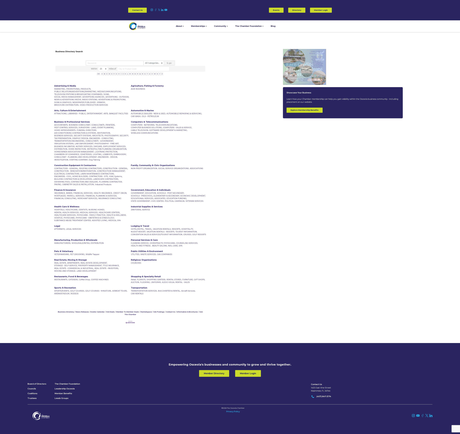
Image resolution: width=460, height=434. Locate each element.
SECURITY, (124, 136)
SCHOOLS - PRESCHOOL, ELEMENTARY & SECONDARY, (155, 196)
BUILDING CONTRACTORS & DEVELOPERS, (73, 179)
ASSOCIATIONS (196, 168)
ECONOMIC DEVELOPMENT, (193, 196)
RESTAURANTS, (61, 280)
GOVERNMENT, (137, 193)
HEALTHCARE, (72, 210)
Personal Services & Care (144, 240)
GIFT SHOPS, (199, 280)
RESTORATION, (103, 133)
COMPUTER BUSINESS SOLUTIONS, (146, 128)
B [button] (104, 74)
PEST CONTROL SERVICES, (66, 128)
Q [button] (140, 74)
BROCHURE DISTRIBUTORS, (66, 105)
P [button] (137, 74)
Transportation (139, 288)
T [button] (147, 74)
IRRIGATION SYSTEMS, (64, 144)
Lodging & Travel (140, 226)
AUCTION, (135, 282)
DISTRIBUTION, (61, 149)
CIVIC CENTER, (157, 201)
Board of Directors (37, 384)
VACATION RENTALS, (162, 229)
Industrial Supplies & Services (147, 206)
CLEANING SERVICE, (140, 243)
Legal (57, 226)
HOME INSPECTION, (77, 149)
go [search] (170, 63)
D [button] (109, 74)
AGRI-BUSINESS (138, 89)
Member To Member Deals (127, 312)
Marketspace (146, 312)
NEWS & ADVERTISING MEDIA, (67, 100)
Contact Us (137, 10)
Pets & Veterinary (63, 251)
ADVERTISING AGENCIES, (93, 97)
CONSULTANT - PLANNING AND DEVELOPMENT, (75, 157)
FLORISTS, (141, 280)
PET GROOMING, (77, 254)
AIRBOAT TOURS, (119, 291)
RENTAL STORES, (174, 280)
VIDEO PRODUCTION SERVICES (94, 105)
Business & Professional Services (72, 122)
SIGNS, (106, 94)
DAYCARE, (98, 146)
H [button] (118, 74)
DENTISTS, (83, 210)
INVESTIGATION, (61, 160)
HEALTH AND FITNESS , (141, 246)
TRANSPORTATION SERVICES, (144, 291)
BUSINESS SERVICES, (63, 136)
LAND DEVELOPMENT (86, 271)
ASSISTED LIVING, (100, 220)
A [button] (102, 74)
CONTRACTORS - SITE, (98, 176)
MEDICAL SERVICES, (89, 212)
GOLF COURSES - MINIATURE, (98, 291)
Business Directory (66, 312)
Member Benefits (63, 393)
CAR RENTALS (137, 294)
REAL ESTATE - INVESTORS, (107, 268)
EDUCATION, (150, 193)
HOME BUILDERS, (80, 176)
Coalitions (32, 393)
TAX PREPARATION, (63, 138)
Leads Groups (61, 398)
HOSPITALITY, (187, 229)
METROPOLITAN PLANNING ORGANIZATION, (107, 149)
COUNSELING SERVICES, (187, 243)
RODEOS (74, 294)
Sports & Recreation (65, 288)
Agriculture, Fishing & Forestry (147, 86)
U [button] (149, 74)
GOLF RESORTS (199, 234)
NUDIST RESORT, (138, 232)
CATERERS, (73, 280)
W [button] (154, 74)
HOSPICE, (58, 218)
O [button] (135, 74)
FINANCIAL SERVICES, (83, 193)
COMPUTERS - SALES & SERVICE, (177, 128)
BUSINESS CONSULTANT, (80, 125)
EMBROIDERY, (120, 154)
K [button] (125, 74)
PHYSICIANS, (69, 218)
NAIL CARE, (173, 246)
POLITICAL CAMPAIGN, (175, 201)
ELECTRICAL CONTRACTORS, (67, 174)
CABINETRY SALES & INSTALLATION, (78, 184)
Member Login (321, 10)
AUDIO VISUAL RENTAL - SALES (176, 282)
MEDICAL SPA (114, 220)
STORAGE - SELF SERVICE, (65, 266)
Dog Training (94, 160)
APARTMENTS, (73, 263)
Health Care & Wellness (66, 206)
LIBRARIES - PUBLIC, (77, 114)
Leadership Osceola (65, 389)
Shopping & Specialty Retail (146, 276)
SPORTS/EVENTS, (61, 291)
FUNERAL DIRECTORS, (87, 130)
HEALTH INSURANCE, (103, 193)
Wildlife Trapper (92, 254)
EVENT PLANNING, (105, 128)
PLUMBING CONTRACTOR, (110, 182)
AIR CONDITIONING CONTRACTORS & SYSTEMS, (75, 133)
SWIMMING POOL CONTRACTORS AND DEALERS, (76, 182)
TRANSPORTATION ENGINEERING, (69, 141)
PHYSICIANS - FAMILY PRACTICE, (91, 215)
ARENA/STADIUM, (62, 294)
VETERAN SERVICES (194, 201)
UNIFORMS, (156, 282)
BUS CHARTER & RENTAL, (169, 291)
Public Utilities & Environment (147, 251)
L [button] (127, 74)
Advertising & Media (65, 86)
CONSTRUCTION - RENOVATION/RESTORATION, (75, 171)
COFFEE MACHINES (100, 280)
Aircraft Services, (188, 291)
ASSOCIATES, (160, 198)
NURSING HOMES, (97, 210)
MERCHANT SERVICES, (87, 198)
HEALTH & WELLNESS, (116, 215)
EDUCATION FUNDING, (177, 198)
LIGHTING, (97, 154)
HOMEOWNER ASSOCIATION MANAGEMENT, (74, 152)
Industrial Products (103, 184)
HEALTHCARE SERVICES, (65, 215)
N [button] (132, 74)
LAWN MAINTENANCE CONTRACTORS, (97, 174)
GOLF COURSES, (77, 291)
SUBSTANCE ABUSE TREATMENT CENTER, (72, 220)
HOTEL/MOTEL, (137, 229)
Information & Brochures (187, 312)
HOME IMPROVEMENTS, (65, 130)
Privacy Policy (233, 411)
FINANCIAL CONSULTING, (65, 198)
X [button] (157, 74)
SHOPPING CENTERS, (156, 280)
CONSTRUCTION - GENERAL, (115, 168)
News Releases (82, 312)
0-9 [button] (98, 74)
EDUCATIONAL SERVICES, (142, 198)
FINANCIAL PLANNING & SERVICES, (101, 196)
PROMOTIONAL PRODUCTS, (78, 89)
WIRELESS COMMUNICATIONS (144, 133)
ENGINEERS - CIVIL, (63, 176)
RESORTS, (176, 229)
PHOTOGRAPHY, (111, 136)
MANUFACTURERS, (62, 243)
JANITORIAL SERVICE (140, 210)
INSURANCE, (59, 193)
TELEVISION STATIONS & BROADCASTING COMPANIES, (78, 94)
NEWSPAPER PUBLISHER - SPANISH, (88, 102)
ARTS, (106, 114)
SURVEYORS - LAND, (88, 128)
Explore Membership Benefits (305, 110)
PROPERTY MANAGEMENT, (90, 266)
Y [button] (159, 74)
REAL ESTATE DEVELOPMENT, (93, 263)
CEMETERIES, (86, 154)
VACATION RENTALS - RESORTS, (161, 232)
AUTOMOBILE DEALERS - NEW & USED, (148, 114)
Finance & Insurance (65, 190)
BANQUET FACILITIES (118, 114)
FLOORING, (145, 282)
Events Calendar (97, 312)
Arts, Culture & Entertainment (70, 110)
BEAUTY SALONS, (159, 246)
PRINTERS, (110, 125)
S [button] (144, 74)
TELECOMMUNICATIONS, (167, 125)
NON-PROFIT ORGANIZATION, (144, 168)
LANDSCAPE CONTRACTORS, (106, 179)
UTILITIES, (135, 254)
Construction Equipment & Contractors (75, 165)
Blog (273, 26)
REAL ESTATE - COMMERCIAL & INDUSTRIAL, (74, 268)
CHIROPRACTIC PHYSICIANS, (162, 243)
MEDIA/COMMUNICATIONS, (109, 91)
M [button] (130, 74)
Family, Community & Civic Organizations (153, 165)
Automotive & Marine (142, 110)
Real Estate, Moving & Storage (70, 260)
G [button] (116, 74)
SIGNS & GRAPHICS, (63, 102)
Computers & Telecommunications (149, 122)
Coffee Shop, (84, 280)
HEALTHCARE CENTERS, (109, 212)
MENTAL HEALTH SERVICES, (66, 212)
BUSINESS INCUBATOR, (64, 146)
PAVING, (57, 184)
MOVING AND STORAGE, (65, 271)
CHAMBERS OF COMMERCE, (66, 154)
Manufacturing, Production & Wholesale (75, 240)
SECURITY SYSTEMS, (83, 136)
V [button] (152, 74)
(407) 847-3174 (323, 396)
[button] (180, 26)
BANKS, (69, 193)
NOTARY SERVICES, (84, 146)
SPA (180, 246)
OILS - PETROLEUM (150, 116)
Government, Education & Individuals (151, 190)
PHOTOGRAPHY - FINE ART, (107, 144)
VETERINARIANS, (61, 254)
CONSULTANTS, (98, 125)
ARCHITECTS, (98, 136)
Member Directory (214, 373)
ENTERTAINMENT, (95, 114)
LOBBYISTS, (108, 154)
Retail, (133, 280)
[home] (137, 26)
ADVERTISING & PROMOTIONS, (112, 100)
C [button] (106, 74)
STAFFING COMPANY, (78, 160)
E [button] (111, 74)
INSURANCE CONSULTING (109, 198)
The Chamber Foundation (248, 26)
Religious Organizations (144, 260)
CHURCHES (136, 263)
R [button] (142, 74)
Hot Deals (110, 312)
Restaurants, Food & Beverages (71, 276)
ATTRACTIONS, (60, 114)
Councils (32, 389)
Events (276, 10)
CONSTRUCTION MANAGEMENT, (111, 171)
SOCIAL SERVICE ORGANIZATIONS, (173, 168)
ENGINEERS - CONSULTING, (101, 138)
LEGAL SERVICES (73, 229)
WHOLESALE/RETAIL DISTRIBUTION (88, 243)
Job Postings (158, 312)
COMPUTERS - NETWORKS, (143, 125)
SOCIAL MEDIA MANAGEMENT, (68, 97)
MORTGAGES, (60, 196)
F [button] (114, 74)
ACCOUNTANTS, (61, 125)
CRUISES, (187, 234)
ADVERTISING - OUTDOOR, (117, 97)
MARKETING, (60, 89)
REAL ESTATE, (60, 263)
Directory (296, 10)
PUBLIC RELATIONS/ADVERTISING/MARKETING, (75, 91)
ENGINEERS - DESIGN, (108, 157)
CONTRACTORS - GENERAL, (66, 168)
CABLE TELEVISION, (140, 130)
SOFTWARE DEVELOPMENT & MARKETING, (168, 130)
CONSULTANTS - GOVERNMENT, (100, 141)
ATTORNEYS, (59, 229)
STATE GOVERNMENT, (140, 201)
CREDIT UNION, (120, 193)
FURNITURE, (187, 280)
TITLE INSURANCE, (111, 266)
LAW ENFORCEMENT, (84, 144)
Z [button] (162, 74)
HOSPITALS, (59, 210)
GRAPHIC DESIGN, (80, 138)
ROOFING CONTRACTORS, (90, 168)
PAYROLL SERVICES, (76, 196)
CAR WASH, (136, 116)
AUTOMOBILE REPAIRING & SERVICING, (184, 114)
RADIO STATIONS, (90, 100)
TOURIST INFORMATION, (186, 232)
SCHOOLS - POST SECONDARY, (170, 193)
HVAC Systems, (115, 176)
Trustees (32, 398)
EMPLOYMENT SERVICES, (114, 146)
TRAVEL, (148, 229)
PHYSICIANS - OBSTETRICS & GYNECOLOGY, (95, 218)
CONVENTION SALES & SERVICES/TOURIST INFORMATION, (157, 234)
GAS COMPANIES (164, 254)
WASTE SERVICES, (148, 254)
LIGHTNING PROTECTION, (106, 152)
